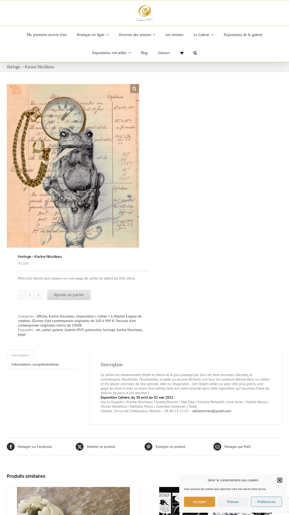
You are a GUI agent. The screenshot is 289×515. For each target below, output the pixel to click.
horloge (109, 329)
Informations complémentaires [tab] (35, 364)
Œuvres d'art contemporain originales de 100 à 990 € (73, 320)
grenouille (93, 329)
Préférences (266, 502)
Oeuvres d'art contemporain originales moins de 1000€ (77, 322)
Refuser (233, 502)
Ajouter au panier (69, 294)
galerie (57, 329)
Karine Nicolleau (62, 316)
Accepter (199, 502)
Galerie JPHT (74, 329)
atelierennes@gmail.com (211, 411)
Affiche (42, 316)
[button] (279, 480)
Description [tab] (20, 355)
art (38, 329)
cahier (46, 329)
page (22, 334)
